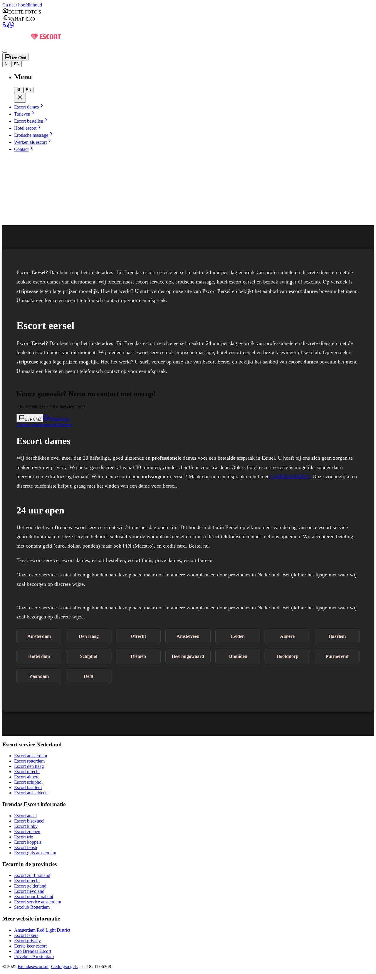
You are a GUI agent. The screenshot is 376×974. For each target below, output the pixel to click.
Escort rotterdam (29, 760)
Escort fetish (25, 847)
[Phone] (5, 26)
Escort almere (26, 776)
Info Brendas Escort (32, 951)
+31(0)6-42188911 (290, 476)
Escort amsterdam (30, 755)
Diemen (138, 656)
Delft (88, 676)
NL (7, 64)
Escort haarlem (28, 787)
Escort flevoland (29, 891)
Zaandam (39, 676)
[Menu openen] (4, 52)
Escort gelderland (30, 885)
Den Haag (89, 636)
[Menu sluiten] (20, 98)
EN (16, 64)
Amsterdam (39, 636)
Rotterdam (39, 656)
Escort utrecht (27, 771)
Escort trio (23, 836)
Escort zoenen (27, 831)
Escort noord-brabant (33, 896)
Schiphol (88, 656)
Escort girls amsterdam (35, 852)
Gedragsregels (64, 966)
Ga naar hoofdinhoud (22, 4)
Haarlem (337, 636)
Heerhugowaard (188, 656)
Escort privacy (27, 940)
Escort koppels (27, 842)
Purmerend (336, 656)
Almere (287, 636)
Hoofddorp (287, 656)
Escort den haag (29, 766)
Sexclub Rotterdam (32, 907)
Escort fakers (26, 935)
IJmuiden (237, 656)
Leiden (238, 636)
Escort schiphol (28, 782)
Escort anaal (25, 815)
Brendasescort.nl (33, 966)
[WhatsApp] (11, 26)
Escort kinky (26, 826)
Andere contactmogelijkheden (44, 424)
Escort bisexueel (29, 820)
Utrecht (138, 636)
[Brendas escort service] (31, 44)
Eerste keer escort (30, 945)
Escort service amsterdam (37, 901)
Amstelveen (188, 636)
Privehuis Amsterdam (34, 956)
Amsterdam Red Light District (42, 930)
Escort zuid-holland (32, 875)
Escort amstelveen (31, 792)
